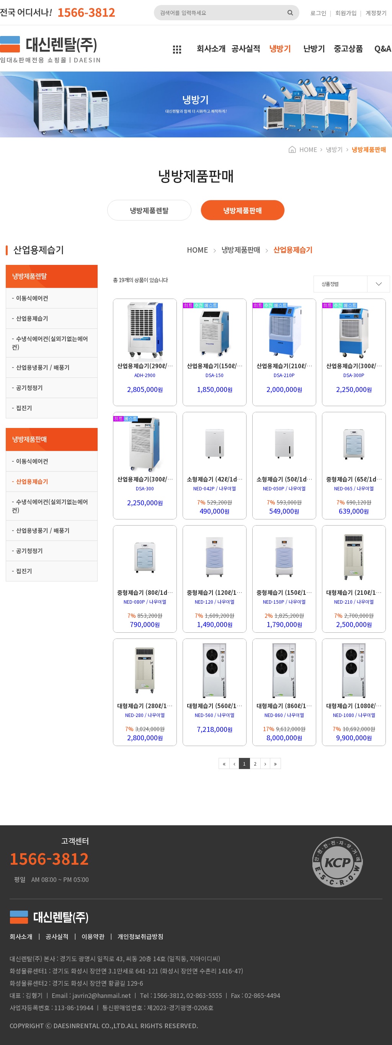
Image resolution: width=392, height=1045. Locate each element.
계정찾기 (376, 13)
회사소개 (211, 48)
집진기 (24, 408)
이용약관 (93, 936)
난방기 (314, 48)
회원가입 (346, 13)
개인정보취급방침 (140, 936)
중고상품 (348, 48)
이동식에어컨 (32, 298)
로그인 (318, 13)
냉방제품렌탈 (149, 210)
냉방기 (280, 48)
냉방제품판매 (242, 210)
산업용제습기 (32, 318)
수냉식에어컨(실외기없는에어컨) (50, 343)
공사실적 (245, 48)
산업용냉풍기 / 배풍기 (43, 367)
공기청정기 (29, 388)
